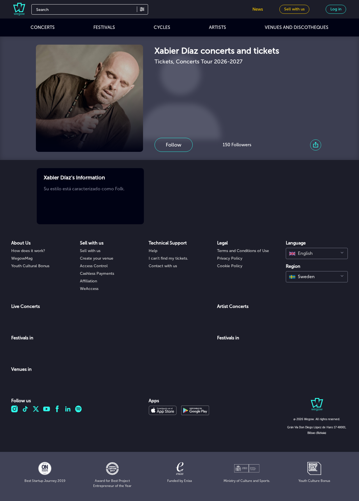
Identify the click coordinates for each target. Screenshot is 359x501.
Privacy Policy (229, 258)
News (257, 9)
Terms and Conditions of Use (243, 250)
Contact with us (163, 266)
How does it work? (28, 250)
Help (153, 250)
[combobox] (317, 253)
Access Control (94, 266)
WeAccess (89, 288)
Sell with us (90, 250)
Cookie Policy (229, 266)
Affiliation (88, 281)
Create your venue (96, 258)
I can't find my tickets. (168, 258)
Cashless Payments (97, 273)
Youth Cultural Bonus (30, 266)
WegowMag (22, 258)
